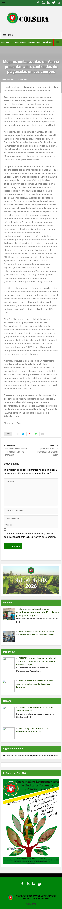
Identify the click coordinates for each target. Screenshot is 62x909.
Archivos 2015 (22, 79)
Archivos (11, 79)
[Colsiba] (31, 18)
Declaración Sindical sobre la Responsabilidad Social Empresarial (16, 450)
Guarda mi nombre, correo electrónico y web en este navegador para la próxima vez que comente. (30, 535)
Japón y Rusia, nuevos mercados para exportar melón (47, 450)
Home (4, 79)
